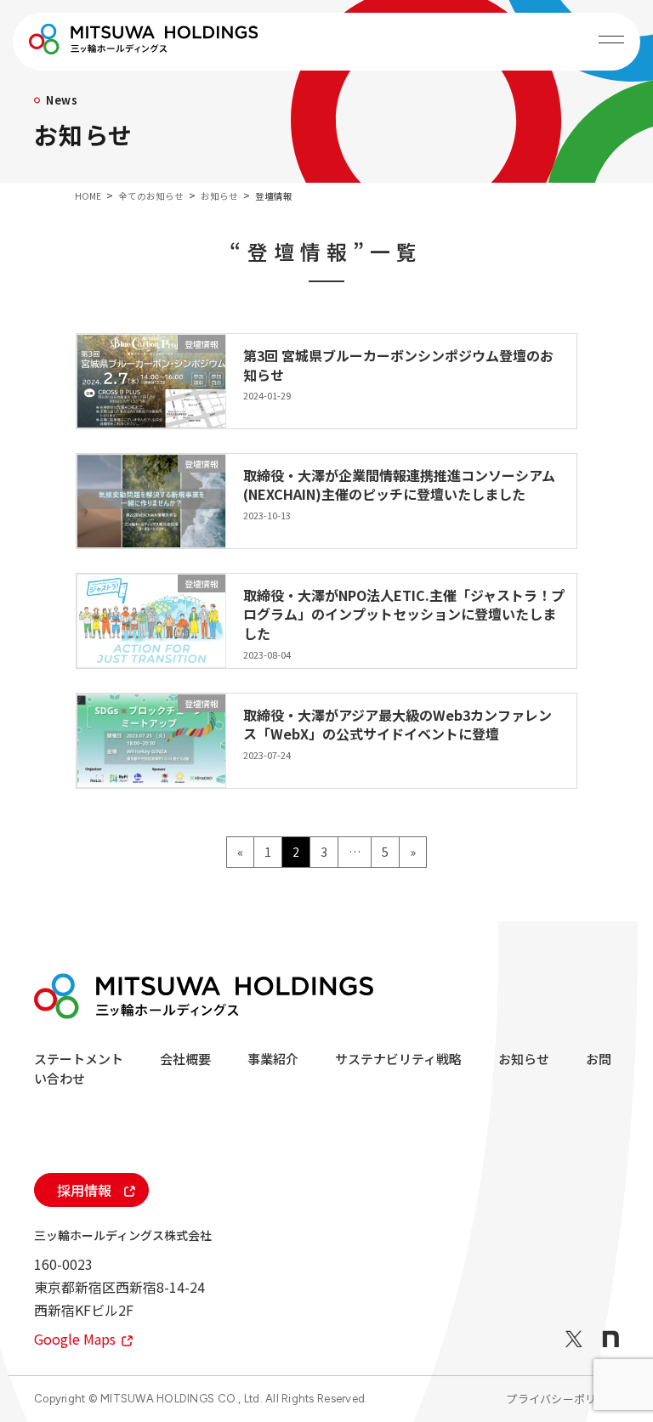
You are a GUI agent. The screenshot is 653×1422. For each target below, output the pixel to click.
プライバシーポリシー (562, 1399)
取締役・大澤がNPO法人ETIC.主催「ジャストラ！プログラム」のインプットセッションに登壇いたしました (404, 614)
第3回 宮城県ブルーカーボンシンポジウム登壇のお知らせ (398, 364)
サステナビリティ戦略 (398, 1059)
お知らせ (523, 1059)
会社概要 (185, 1059)
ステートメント (78, 1059)
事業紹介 (272, 1059)
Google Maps (76, 1339)
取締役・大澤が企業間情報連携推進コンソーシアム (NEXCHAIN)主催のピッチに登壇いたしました (399, 484)
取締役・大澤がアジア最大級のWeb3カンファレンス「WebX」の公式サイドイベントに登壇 (397, 724)
